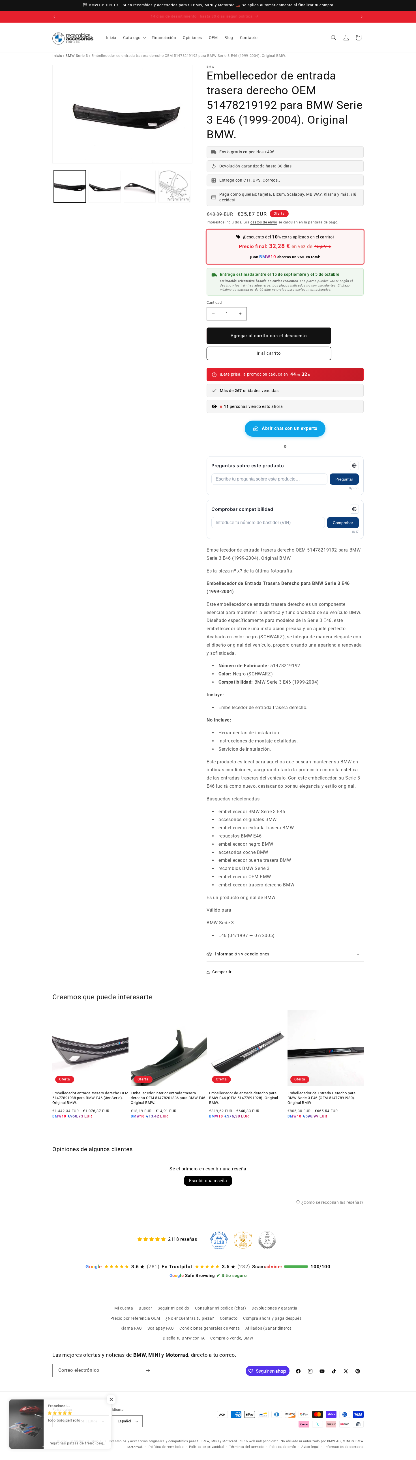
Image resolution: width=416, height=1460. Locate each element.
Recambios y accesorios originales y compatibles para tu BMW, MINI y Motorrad (173, 1441)
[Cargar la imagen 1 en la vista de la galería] (70, 186)
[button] (134, 38)
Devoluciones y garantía (274, 1308)
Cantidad (214, 302)
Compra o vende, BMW (231, 1338)
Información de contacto (344, 1447)
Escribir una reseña (208, 1180)
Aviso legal (310, 1447)
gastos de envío (264, 222)
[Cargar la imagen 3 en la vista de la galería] (140, 186)
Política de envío (282, 1447)
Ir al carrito (269, 353)
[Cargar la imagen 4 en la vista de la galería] (174, 186)
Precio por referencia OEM (135, 1318)
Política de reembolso (166, 1447)
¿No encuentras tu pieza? (190, 1318)
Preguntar (344, 479)
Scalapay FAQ (160, 1328)
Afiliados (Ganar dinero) (268, 1328)
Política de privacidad (206, 1447)
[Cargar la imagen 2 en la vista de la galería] (105, 186)
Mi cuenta (123, 1308)
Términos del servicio (246, 1447)
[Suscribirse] (147, 1370)
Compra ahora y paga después (272, 1318)
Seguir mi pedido (173, 1308)
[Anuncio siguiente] (361, 16)
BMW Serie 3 (76, 55)
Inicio (57, 55)
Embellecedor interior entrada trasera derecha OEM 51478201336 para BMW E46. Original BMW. (168, 1098)
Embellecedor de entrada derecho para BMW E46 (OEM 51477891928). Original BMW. (243, 1098)
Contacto (229, 1318)
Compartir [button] (221, 972)
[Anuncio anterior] (54, 16)
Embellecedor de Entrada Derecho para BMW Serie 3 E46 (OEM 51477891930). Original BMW (322, 1098)
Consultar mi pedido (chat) (220, 1308)
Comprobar (343, 522)
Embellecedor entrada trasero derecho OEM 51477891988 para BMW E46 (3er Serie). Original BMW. (90, 1098)
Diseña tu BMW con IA (184, 1338)
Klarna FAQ (131, 1328)
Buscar (145, 1308)
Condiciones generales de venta (209, 1328)
